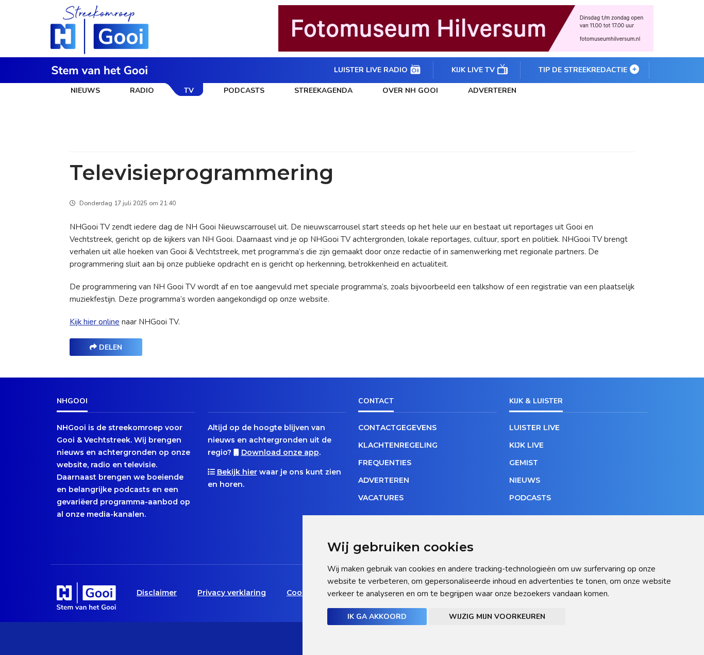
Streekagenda (323, 90)
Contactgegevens (397, 427)
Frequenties (384, 462)
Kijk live (526, 445)
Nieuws (85, 90)
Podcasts (244, 90)
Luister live (534, 427)
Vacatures (381, 497)
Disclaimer (157, 592)
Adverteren (492, 90)
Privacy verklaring (231, 592)
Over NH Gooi (410, 90)
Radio (142, 90)
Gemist (523, 462)
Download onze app (280, 452)
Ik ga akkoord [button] (377, 616)
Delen (109, 347)
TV (189, 90)
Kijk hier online (95, 322)
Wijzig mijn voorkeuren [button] (497, 616)
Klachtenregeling (398, 445)
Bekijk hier (237, 472)
